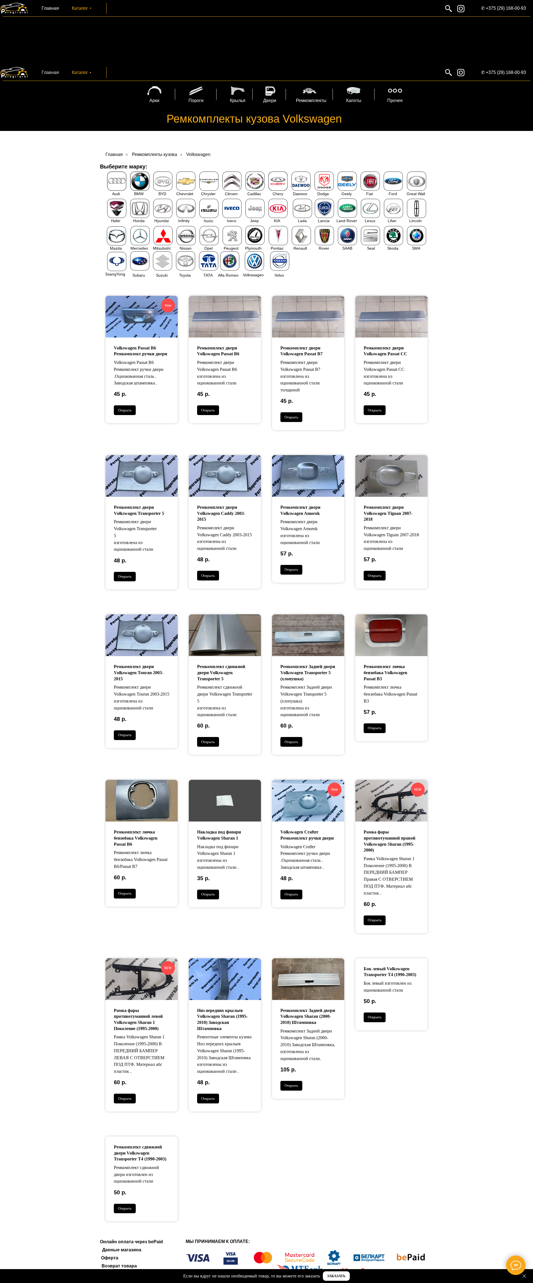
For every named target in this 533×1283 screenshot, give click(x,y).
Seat (371, 248)
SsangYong (115, 274)
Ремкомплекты (311, 100)
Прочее (395, 100)
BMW (139, 194)
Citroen (231, 194)
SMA (416, 248)
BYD (162, 194)
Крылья (237, 100)
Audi (116, 194)
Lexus (370, 221)
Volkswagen (198, 154)
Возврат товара (119, 1266)
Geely (346, 194)
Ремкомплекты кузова (154, 154)
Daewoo (300, 194)
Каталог (80, 8)
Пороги (195, 100)
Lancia (324, 221)
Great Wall (416, 194)
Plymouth (253, 248)
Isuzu (208, 221)
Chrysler (208, 194)
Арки (154, 100)
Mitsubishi (161, 248)
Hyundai (161, 221)
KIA (277, 221)
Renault (300, 248)
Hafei (115, 221)
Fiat (369, 194)
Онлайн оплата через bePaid (131, 1241)
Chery (278, 194)
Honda (139, 221)
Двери (269, 100)
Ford (393, 194)
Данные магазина (121, 1249)
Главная (50, 8)
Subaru (138, 275)
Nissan (186, 248)
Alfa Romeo (228, 275)
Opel (208, 248)
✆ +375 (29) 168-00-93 (503, 8)
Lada (302, 221)
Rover (324, 248)
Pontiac (277, 248)
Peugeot (231, 248)
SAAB (347, 248)
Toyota (185, 275)
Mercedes (139, 248)
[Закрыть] (524, 1276)
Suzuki (162, 275)
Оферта (109, 1257)
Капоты (353, 100)
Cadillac (254, 194)
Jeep (254, 221)
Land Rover (346, 221)
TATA (208, 275)
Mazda (116, 248)
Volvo (279, 275)
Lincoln (415, 221)
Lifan (392, 221)
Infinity (184, 221)
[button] (336, 1276)
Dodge (323, 194)
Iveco (231, 221)
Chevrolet (184, 194)
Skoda (392, 248)
